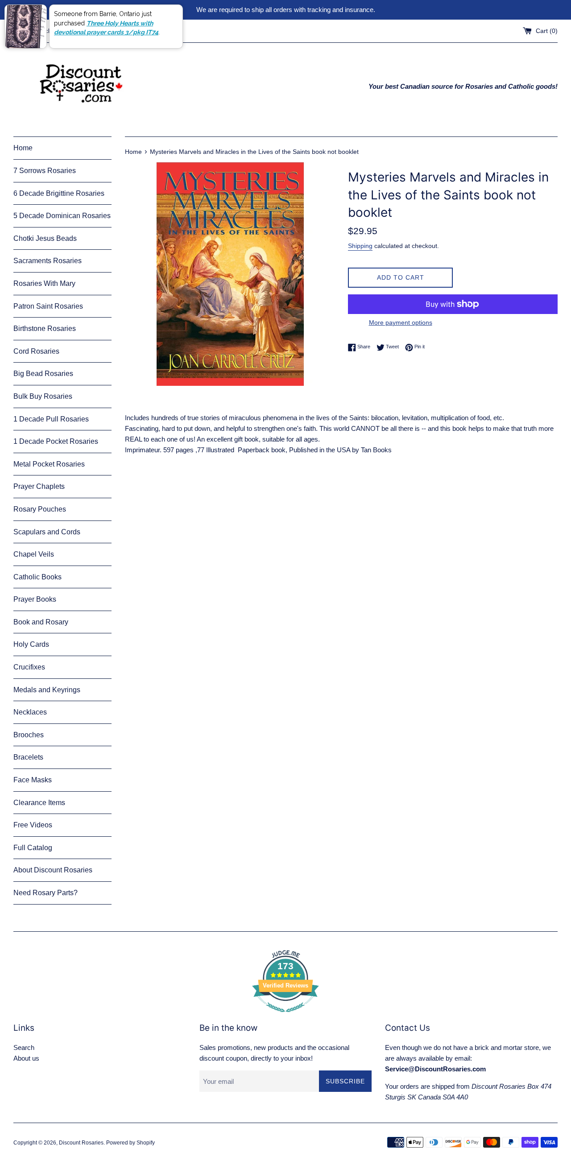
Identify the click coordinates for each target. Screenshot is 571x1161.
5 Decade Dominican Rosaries (62, 215)
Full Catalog (32, 847)
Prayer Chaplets (39, 486)
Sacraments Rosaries (47, 260)
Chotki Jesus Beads (45, 238)
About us (26, 1058)
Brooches (28, 735)
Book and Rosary (40, 622)
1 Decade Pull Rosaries (51, 419)
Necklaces (30, 712)
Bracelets (28, 757)
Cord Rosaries (36, 351)
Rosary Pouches (39, 509)
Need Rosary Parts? (45, 893)
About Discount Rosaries (52, 870)
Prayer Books (34, 599)
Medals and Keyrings (46, 690)
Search (23, 1047)
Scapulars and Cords (46, 532)
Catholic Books (37, 577)
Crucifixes (29, 667)
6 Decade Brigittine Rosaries (58, 193)
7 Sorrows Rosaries (44, 170)
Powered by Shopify (130, 1143)
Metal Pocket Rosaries (49, 464)
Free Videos (32, 825)
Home (23, 148)
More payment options (400, 322)
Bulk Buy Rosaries (42, 396)
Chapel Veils (33, 554)
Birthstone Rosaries (44, 328)
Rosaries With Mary (44, 283)
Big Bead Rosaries (43, 373)
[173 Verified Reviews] (285, 1017)
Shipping (360, 245)
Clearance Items (39, 802)
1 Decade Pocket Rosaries (55, 441)
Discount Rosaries (81, 1143)
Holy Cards (31, 644)
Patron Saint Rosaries (48, 306)
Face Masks (32, 780)
